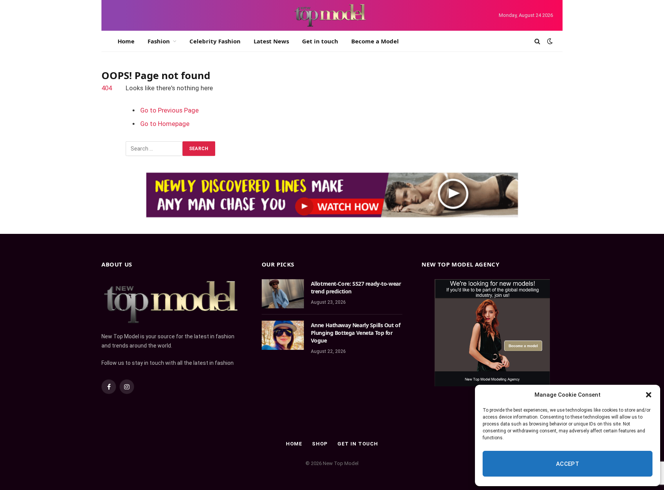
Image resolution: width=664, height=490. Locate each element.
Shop (320, 444)
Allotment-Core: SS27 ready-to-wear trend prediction (356, 287)
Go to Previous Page (169, 110)
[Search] (537, 41)
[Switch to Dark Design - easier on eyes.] (549, 41)
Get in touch (320, 41)
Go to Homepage (164, 123)
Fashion (159, 41)
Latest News (271, 41)
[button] (648, 395)
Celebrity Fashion (215, 41)
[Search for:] (154, 148)
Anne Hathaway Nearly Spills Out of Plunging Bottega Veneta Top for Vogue (355, 332)
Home (126, 41)
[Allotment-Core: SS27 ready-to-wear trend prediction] (283, 293)
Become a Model (375, 41)
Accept (567, 463)
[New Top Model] (330, 15)
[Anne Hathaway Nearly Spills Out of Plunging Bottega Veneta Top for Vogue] (283, 335)
